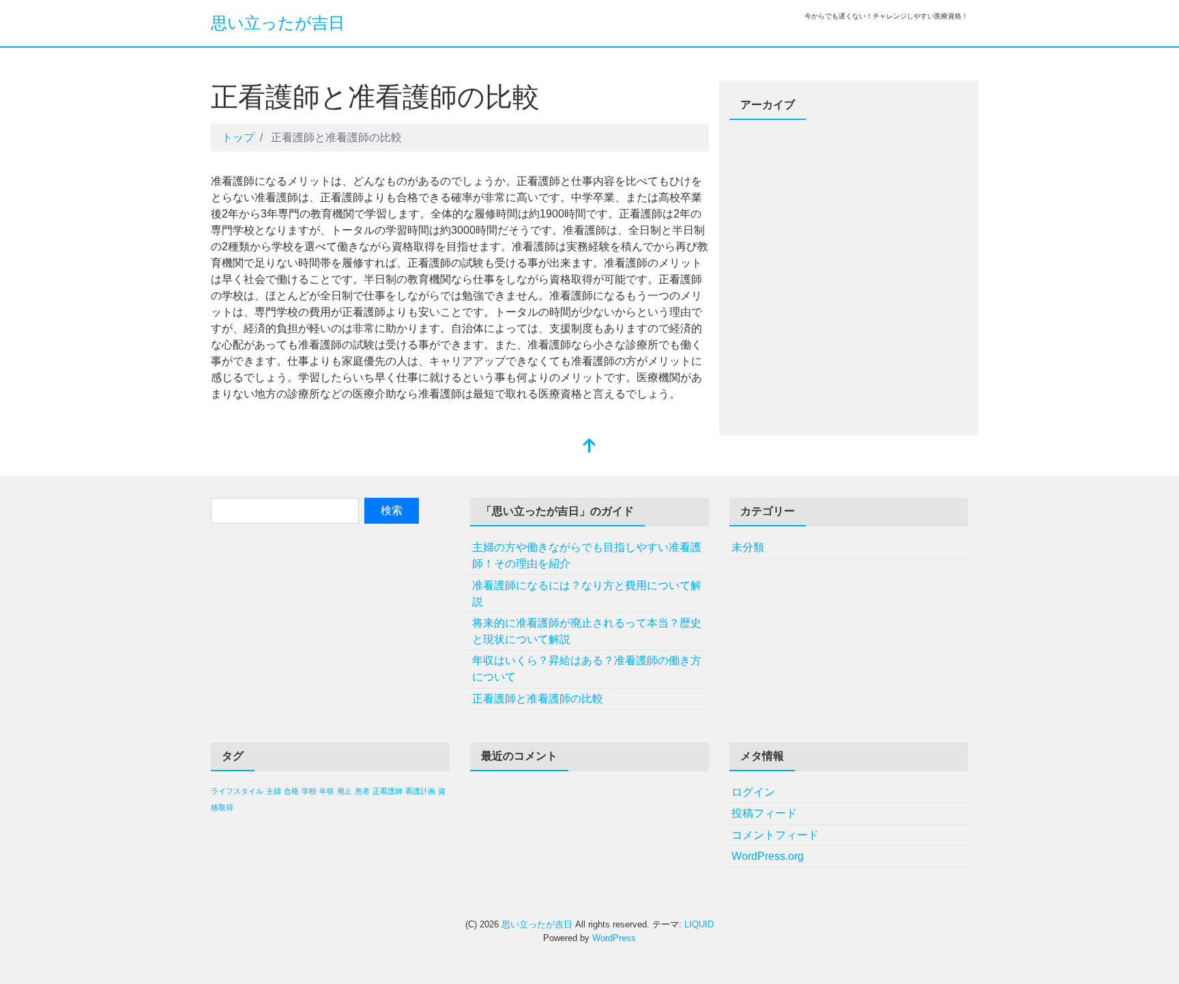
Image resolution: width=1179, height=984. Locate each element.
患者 (362, 791)
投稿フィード (764, 813)
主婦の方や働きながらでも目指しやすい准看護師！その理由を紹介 (586, 555)
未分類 (747, 547)
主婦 (273, 791)
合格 (291, 791)
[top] (589, 447)
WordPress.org (767, 856)
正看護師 (388, 791)
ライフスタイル (237, 791)
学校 (309, 791)
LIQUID (699, 924)
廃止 (344, 791)
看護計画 (420, 791)
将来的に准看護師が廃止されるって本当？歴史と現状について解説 (586, 631)
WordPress (614, 938)
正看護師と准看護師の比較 (537, 698)
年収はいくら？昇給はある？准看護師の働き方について (586, 669)
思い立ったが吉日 (278, 23)
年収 (326, 791)
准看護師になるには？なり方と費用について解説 (586, 594)
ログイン (753, 792)
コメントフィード (775, 835)
